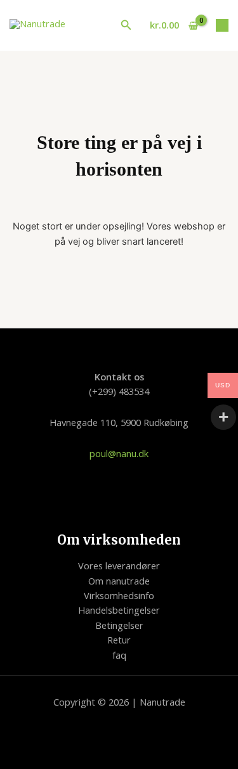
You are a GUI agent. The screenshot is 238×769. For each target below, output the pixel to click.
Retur (119, 639)
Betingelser (119, 625)
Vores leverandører (119, 565)
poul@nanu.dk (119, 453)
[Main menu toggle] (222, 25)
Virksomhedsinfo (119, 595)
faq (119, 655)
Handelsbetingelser (119, 610)
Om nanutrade (119, 580)
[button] (126, 25)
